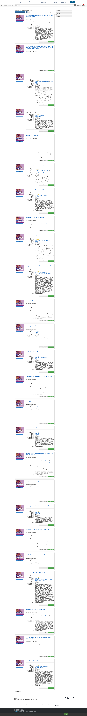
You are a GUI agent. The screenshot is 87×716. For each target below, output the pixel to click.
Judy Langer (39, 580)
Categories (5, 5)
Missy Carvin (37, 196)
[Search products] (75, 5)
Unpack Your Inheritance (30, 109)
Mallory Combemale (38, 116)
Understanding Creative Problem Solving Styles (35, 189)
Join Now (72, 1)
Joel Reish (36, 383)
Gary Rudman (37, 332)
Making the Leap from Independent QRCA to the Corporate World (39, 376)
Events (37, 1)
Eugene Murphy (43, 172)
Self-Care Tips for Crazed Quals (32, 427)
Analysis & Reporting (38, 81)
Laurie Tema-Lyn (37, 579)
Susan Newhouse (37, 535)
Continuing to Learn (29, 300)
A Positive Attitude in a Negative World (33, 235)
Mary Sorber (37, 273)
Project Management (46, 22)
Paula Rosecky (37, 667)
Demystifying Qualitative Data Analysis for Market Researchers (38, 401)
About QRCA (21, 2)
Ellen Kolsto (36, 617)
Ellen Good (46, 579)
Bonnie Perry (44, 580)
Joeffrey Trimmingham (47, 273)
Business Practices (37, 240)
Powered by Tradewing (43, 704)
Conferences (30, 1)
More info (41, 41)
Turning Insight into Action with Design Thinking (35, 609)
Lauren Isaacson (37, 307)
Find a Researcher (63, 2)
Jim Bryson (42, 579)
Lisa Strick (36, 83)
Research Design (45, 195)
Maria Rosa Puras (37, 172)
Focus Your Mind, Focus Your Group (33, 135)
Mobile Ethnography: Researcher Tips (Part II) (35, 165)
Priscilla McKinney (37, 513)
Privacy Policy (24, 704)
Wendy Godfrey (37, 24)
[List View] (29, 12)
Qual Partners (55, 2)
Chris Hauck (43, 462)
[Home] (1, 5)
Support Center (16, 710)
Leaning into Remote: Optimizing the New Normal (35, 481)
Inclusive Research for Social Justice (33, 660)
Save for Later (46, 41)
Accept (66, 714)
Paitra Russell (41, 273)
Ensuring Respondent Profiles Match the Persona (35, 217)
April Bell (36, 358)
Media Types (10, 5)
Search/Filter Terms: (18, 10)
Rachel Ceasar (37, 407)
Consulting (36, 115)
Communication (44, 272)
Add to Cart (51, 41)
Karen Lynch (37, 561)
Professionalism (41, 115)
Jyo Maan (41, 667)
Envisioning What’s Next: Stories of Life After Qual (36, 572)
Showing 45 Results (51, 12)
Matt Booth (36, 241)
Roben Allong (48, 462)
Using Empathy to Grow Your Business (33, 351)
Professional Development (43, 2)
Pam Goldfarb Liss (37, 462)
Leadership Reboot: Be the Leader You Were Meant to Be (37, 529)
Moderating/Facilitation (38, 22)
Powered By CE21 (17, 711)
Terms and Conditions (16, 704)
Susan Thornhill (37, 434)
